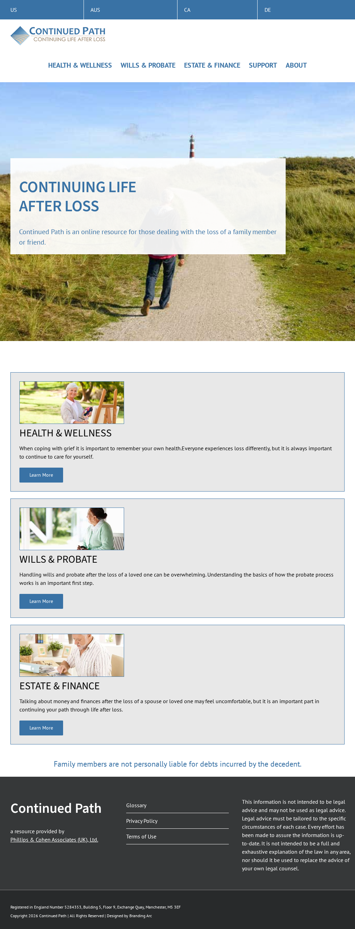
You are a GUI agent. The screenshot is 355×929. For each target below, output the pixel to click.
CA (187, 9)
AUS (95, 9)
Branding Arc (140, 915)
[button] (41, 475)
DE (268, 9)
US (13, 9)
